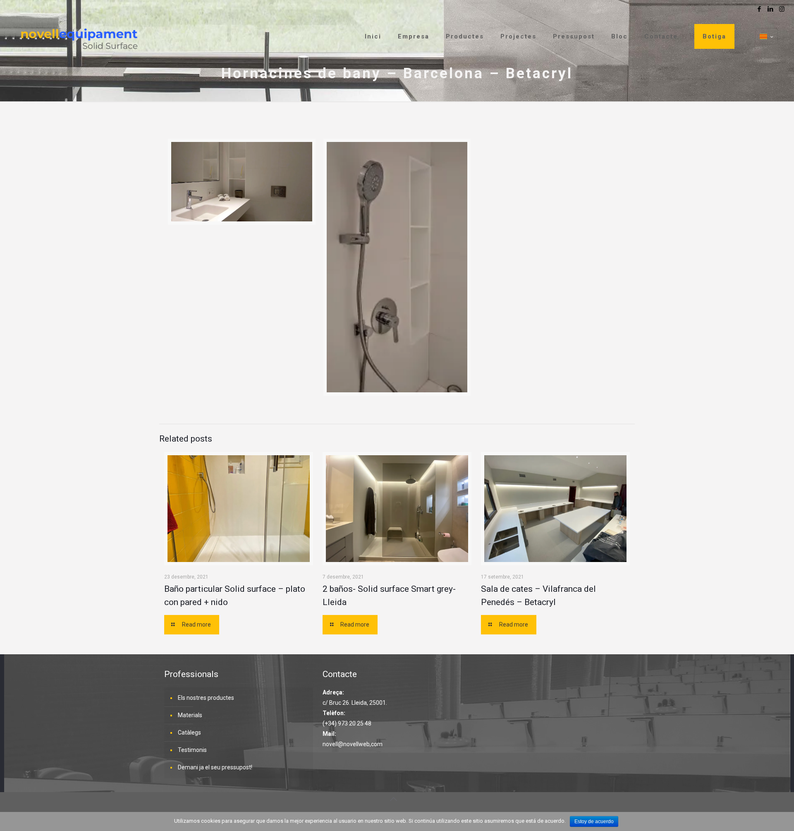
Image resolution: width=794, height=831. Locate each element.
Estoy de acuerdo (594, 821)
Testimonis (192, 750)
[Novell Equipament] (78, 36)
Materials (190, 715)
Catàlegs (189, 732)
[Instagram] (781, 9)
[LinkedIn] (770, 9)
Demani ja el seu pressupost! (215, 767)
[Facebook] (759, 9)
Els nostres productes (206, 697)
